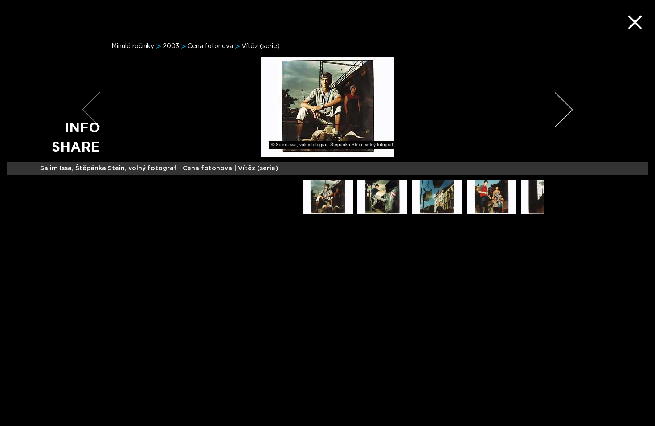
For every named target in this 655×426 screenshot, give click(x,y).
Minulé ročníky (132, 46)
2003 (171, 46)
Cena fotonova (210, 46)
